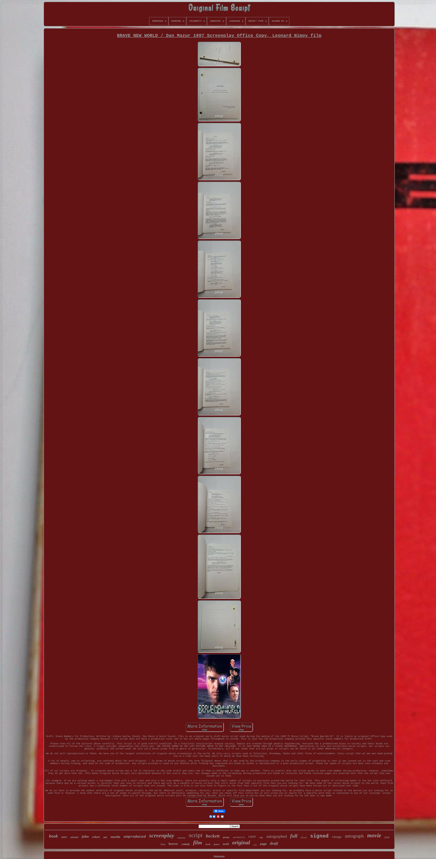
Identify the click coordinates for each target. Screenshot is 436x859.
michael (74, 837)
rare (252, 836)
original (241, 842)
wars (64, 837)
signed (319, 836)
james (216, 844)
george (226, 837)
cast (255, 845)
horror (173, 844)
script (196, 835)
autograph (354, 836)
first (304, 837)
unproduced (135, 837)
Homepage (219, 856)
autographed (276, 836)
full (293, 836)
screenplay (161, 835)
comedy (185, 844)
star (105, 837)
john (85, 836)
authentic (239, 837)
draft (274, 843)
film (197, 843)
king (163, 844)
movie (374, 835)
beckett (213, 836)
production (181, 838)
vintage (336, 837)
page (263, 844)
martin (115, 837)
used (226, 844)
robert (96, 837)
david (207, 844)
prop (387, 837)
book (53, 836)
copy (261, 837)
